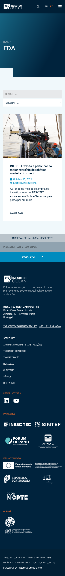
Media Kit (9, 383)
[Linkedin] (6, 401)
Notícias (8, 364)
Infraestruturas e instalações (22, 344)
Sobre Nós (9, 338)
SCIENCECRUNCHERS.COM (30, 567)
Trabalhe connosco (14, 351)
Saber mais (16, 212)
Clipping (8, 370)
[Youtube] (16, 401)
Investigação (11, 357)
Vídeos (7, 376)
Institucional (30, 182)
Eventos (17, 182)
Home (6, 41)
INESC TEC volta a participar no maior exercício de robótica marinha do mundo (31, 169)
